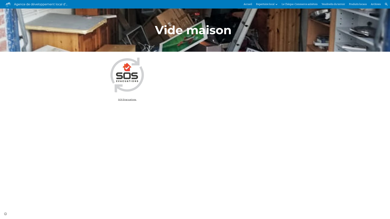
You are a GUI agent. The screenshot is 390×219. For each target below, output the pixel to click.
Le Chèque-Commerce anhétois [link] (300, 4)
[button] (386, 4)
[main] (195, 30)
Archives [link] (376, 4)
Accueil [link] (248, 4)
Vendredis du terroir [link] (333, 4)
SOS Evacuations (127, 99)
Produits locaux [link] (358, 4)
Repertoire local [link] (265, 4)
